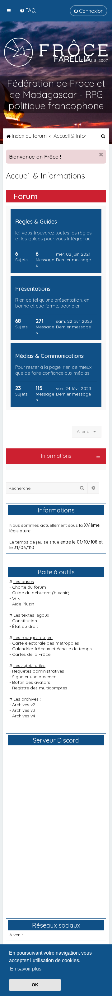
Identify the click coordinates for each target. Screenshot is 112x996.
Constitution (24, 620)
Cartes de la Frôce (31, 654)
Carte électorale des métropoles (45, 643)
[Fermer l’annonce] (101, 154)
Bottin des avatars (31, 682)
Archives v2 (23, 704)
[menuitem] (27, 10)
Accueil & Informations (45, 175)
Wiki (16, 598)
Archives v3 (23, 710)
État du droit (25, 626)
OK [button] (35, 984)
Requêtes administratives (38, 671)
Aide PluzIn (23, 604)
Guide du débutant (31, 592)
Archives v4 (23, 716)
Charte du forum (29, 587)
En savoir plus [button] (25, 968)
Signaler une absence (34, 676)
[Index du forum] (56, 52)
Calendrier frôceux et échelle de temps (52, 648)
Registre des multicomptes (39, 688)
